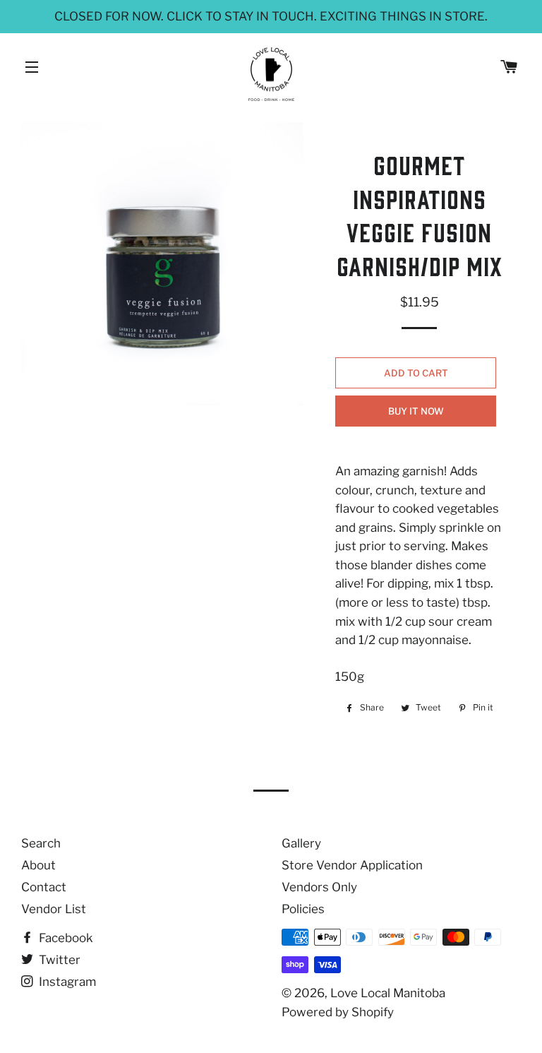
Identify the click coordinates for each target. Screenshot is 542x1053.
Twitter (58, 960)
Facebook (64, 938)
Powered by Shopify (338, 1012)
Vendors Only (319, 887)
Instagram (66, 982)
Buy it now (416, 411)
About (38, 865)
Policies (303, 909)
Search (41, 843)
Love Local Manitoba (387, 993)
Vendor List (53, 909)
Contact (43, 887)
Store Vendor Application (352, 865)
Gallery (301, 843)
